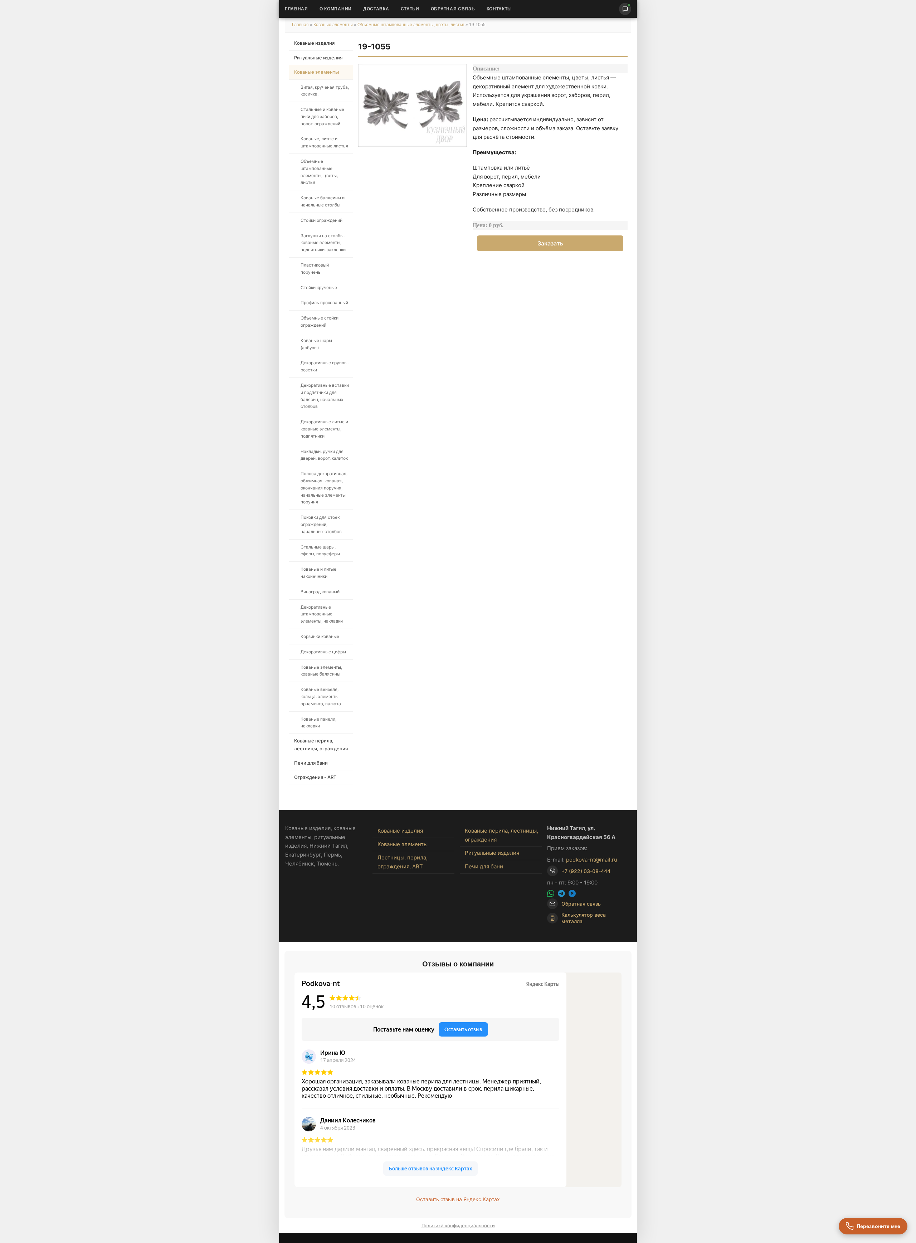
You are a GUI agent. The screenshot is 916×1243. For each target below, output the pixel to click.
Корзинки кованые (320, 636)
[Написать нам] (625, 9)
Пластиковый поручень (315, 268)
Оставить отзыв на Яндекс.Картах (458, 1199)
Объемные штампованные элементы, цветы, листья (410, 24)
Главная (296, 8)
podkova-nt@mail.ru (591, 859)
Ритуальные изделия (318, 57)
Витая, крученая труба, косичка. (325, 90)
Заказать (550, 243)
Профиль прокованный (324, 302)
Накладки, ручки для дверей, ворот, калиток (324, 455)
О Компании (336, 8)
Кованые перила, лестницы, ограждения (321, 744)
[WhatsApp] (550, 893)
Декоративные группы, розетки (325, 366)
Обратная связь (453, 8)
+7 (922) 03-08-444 (585, 871)
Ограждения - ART (315, 777)
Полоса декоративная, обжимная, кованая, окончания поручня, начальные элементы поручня (324, 487)
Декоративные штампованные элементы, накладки (322, 614)
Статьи (410, 8)
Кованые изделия (314, 43)
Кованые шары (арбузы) (316, 344)
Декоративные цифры (323, 651)
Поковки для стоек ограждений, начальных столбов (321, 524)
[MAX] (572, 893)
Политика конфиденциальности (458, 1225)
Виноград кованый (320, 591)
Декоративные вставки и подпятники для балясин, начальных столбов (325, 395)
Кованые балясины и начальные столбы (323, 201)
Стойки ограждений (321, 220)
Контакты (499, 8)
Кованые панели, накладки (318, 722)
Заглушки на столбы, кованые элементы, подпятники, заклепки (323, 243)
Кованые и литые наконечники (318, 572)
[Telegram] (561, 893)
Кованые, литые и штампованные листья (324, 142)
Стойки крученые (319, 287)
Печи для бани (311, 763)
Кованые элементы (333, 24)
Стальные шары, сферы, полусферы (320, 550)
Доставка (376, 8)
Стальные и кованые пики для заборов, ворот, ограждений (322, 116)
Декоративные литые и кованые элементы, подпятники (324, 429)
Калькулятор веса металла (583, 918)
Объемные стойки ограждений (319, 321)
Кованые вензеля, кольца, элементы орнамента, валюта (321, 696)
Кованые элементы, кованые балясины (321, 670)
